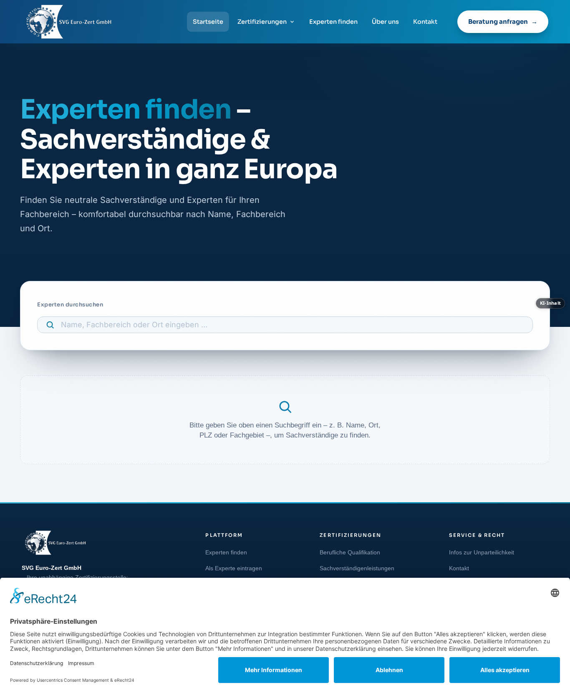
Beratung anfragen (498, 21)
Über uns (385, 21)
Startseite (208, 21)
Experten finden (333, 21)
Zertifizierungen (262, 21)
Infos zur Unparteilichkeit (481, 552)
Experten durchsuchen (70, 304)
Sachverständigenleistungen (357, 568)
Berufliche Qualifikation (350, 552)
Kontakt (425, 21)
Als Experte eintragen (233, 568)
